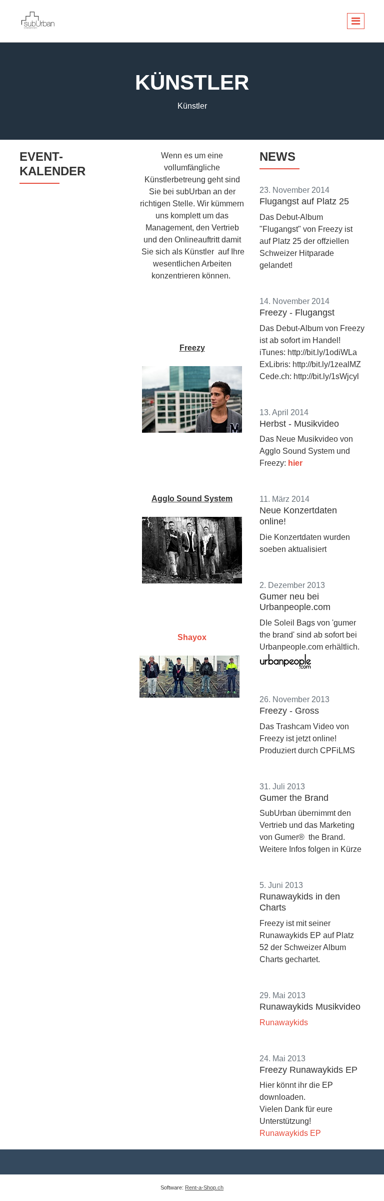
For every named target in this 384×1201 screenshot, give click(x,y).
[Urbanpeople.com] (286, 661)
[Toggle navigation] (355, 21)
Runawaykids (284, 1022)
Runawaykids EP (290, 1133)
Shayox (192, 637)
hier (295, 463)
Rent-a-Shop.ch (204, 1187)
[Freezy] (192, 399)
